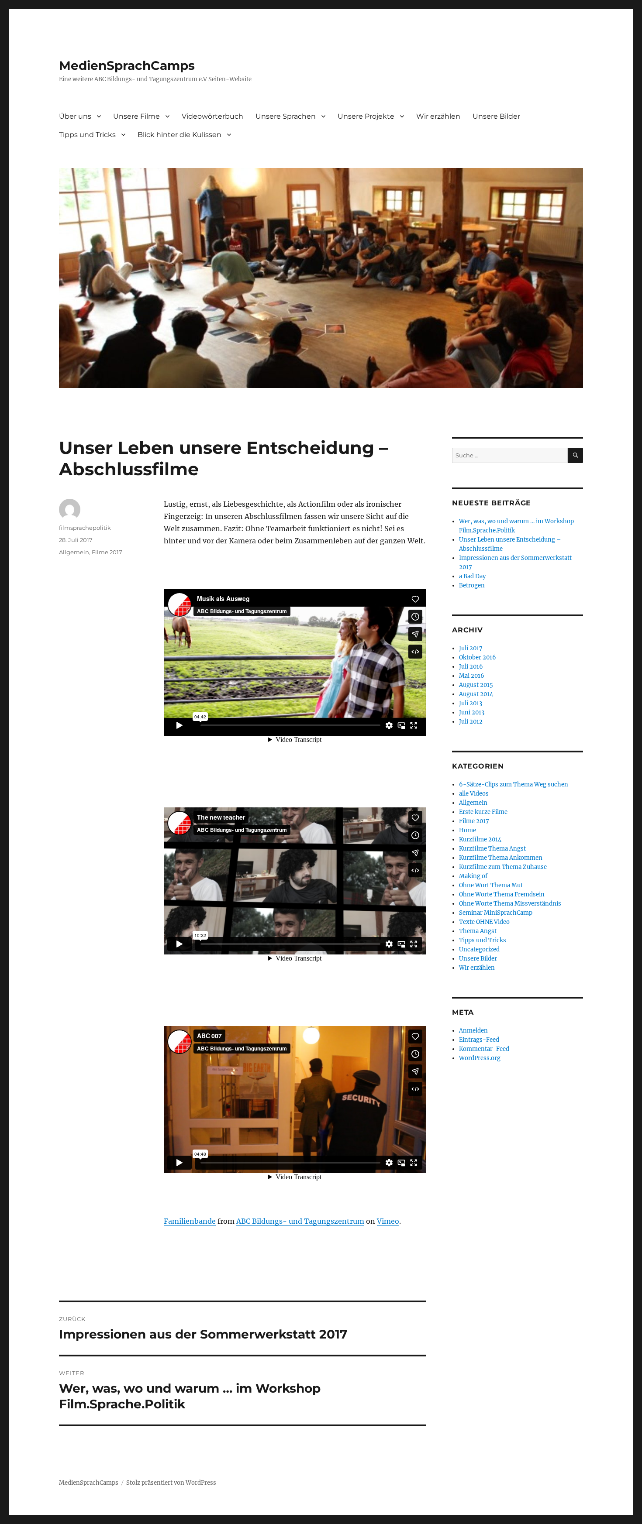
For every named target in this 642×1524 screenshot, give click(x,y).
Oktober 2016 (477, 657)
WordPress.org (479, 1058)
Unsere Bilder (496, 116)
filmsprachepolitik (85, 527)
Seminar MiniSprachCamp (495, 912)
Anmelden (473, 1030)
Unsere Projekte (366, 116)
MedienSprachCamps (127, 65)
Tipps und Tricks (87, 134)
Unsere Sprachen (285, 116)
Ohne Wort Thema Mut (491, 885)
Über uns (75, 116)
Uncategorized (479, 949)
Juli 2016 (471, 666)
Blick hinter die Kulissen (179, 134)
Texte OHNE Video (484, 922)
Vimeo (388, 1221)
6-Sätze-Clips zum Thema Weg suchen (513, 784)
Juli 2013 (470, 703)
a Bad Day (472, 576)
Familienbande (190, 1221)
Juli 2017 (471, 648)
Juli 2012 (471, 721)
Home (467, 830)
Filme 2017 (107, 552)
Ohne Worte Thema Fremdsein (502, 894)
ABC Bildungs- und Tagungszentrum (300, 1221)
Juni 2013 (471, 712)
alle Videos (474, 793)
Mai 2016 (471, 676)
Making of (473, 876)
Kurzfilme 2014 (480, 839)
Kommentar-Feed (484, 1049)
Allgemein (74, 552)
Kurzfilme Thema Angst (492, 848)
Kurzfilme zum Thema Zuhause (503, 867)
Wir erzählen (438, 116)
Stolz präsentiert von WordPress (171, 1482)
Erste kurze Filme (483, 812)
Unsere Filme (136, 116)
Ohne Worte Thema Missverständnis (510, 903)
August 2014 (476, 694)
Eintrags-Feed (479, 1039)
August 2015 (476, 685)
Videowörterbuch (212, 116)
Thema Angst (478, 931)
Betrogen (472, 585)
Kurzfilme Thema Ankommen (500, 858)
